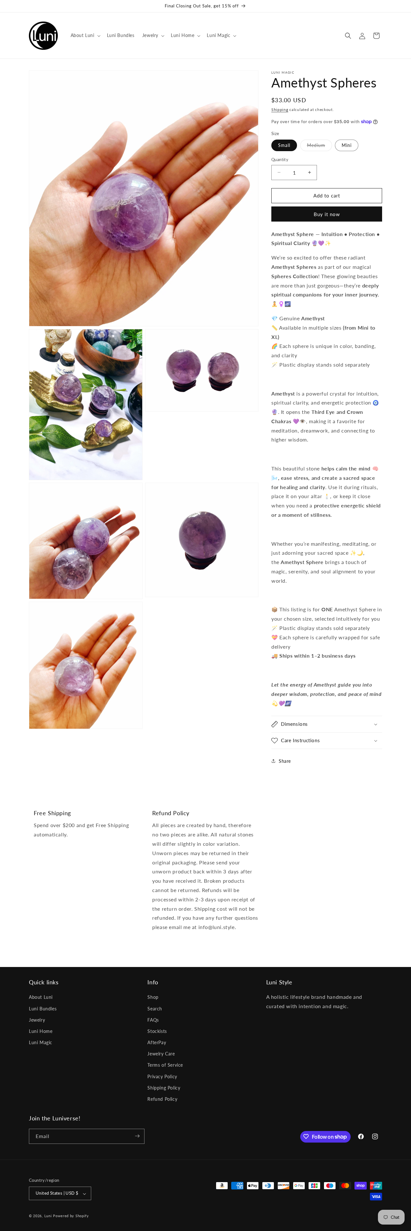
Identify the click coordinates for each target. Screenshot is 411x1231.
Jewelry (37, 1020)
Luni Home (40, 1031)
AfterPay (156, 1042)
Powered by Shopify (71, 1216)
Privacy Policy (162, 1076)
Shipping (279, 109)
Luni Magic (40, 1042)
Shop (152, 997)
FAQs (153, 1020)
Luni (48, 1216)
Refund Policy (162, 1099)
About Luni (41, 997)
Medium (319, 146)
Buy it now (327, 214)
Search (154, 1008)
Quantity (279, 159)
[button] (85, 35)
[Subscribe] (137, 1136)
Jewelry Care (161, 1054)
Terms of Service (165, 1065)
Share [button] (285, 761)
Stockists (157, 1031)
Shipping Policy (163, 1087)
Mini (347, 145)
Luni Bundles (43, 1008)
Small (284, 145)
